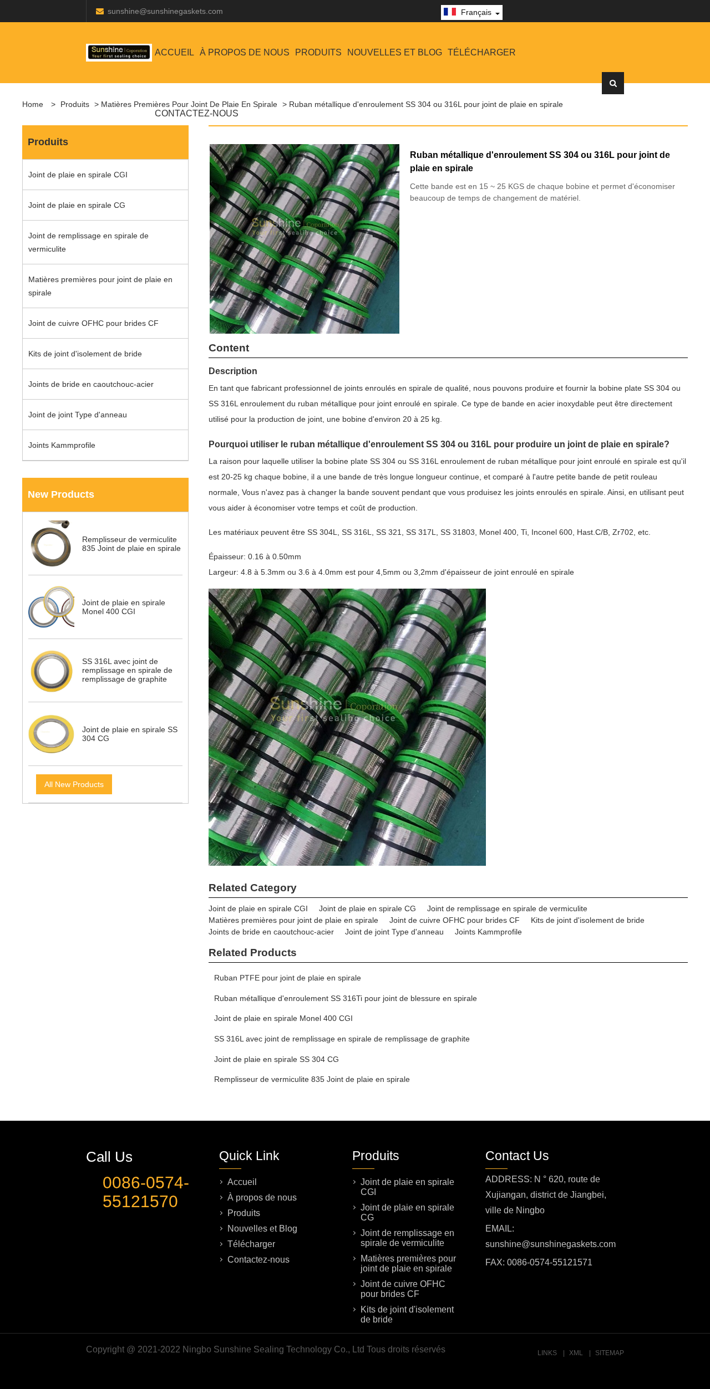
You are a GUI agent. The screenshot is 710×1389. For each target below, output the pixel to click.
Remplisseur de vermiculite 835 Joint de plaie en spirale (312, 1079)
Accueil (174, 52)
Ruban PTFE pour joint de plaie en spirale (287, 977)
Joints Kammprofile (61, 445)
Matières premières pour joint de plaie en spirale (100, 286)
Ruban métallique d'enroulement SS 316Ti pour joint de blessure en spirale (345, 998)
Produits (318, 52)
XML (576, 1353)
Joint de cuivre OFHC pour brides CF (93, 323)
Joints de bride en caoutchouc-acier (91, 384)
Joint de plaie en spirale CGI (78, 174)
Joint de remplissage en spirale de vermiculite (88, 242)
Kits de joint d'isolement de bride (85, 353)
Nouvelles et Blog (394, 52)
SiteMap (609, 1353)
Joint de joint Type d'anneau (77, 414)
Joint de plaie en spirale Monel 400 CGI (283, 1018)
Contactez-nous (197, 113)
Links (547, 1353)
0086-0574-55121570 (146, 1192)
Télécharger (482, 52)
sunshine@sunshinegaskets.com (165, 11)
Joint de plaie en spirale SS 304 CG (276, 1059)
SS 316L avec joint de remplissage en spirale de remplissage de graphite (342, 1038)
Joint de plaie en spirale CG (76, 205)
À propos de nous (245, 52)
